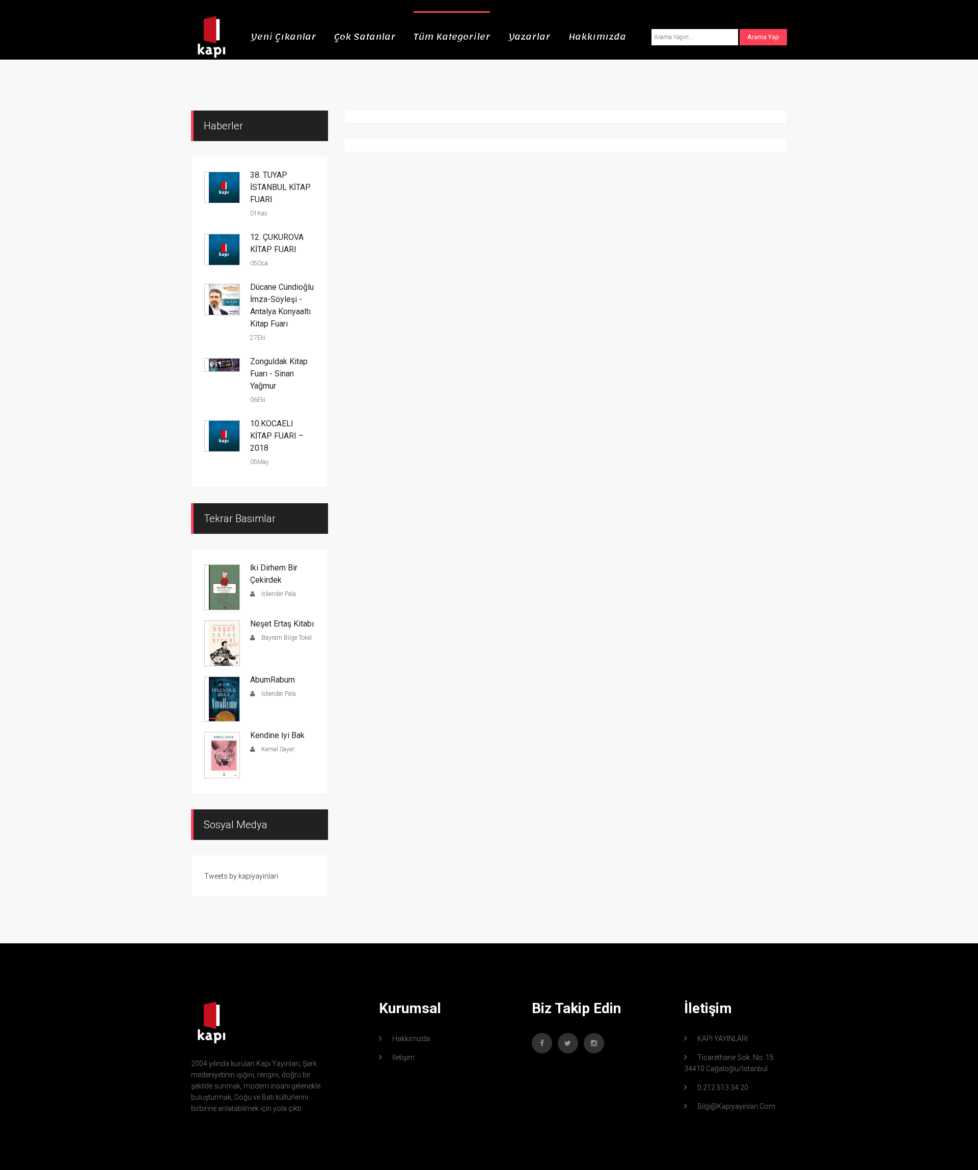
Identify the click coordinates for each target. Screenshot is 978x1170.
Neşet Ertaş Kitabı (282, 624)
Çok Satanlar (364, 37)
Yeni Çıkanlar (283, 37)
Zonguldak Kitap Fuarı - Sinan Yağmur (279, 374)
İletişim (403, 1057)
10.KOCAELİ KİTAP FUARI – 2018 (277, 436)
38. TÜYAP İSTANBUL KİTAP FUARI (280, 187)
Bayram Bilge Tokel (286, 637)
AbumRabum (272, 680)
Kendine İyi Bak (277, 735)
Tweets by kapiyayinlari (241, 876)
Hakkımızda (597, 37)
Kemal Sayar (277, 749)
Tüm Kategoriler (452, 37)
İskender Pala (278, 593)
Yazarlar (529, 37)
